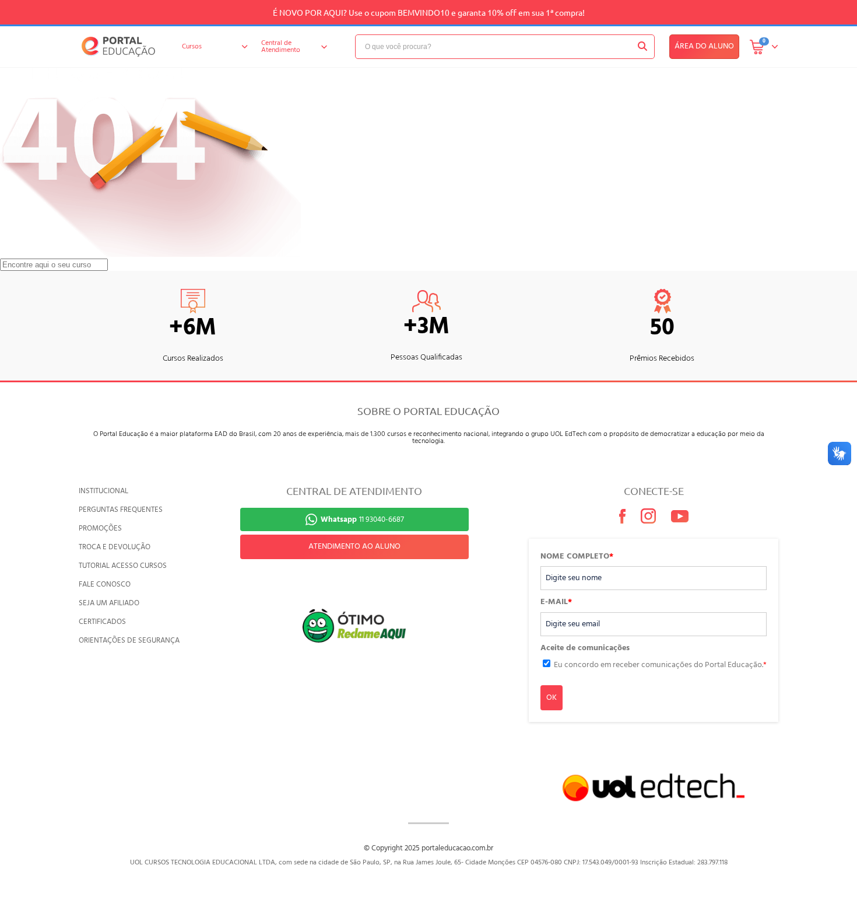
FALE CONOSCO (105, 584)
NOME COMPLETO (576, 556)
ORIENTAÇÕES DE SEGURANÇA (129, 640)
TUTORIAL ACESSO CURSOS (123, 566)
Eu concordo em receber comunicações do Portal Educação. (660, 665)
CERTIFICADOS (102, 622)
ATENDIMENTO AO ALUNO (354, 546)
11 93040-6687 (362, 520)
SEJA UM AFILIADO (109, 603)
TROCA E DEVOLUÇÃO (114, 547)
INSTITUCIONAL (103, 491)
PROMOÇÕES (100, 528)
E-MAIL (556, 602)
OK (551, 697)
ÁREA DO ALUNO (704, 46)
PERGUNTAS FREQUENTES (121, 510)
